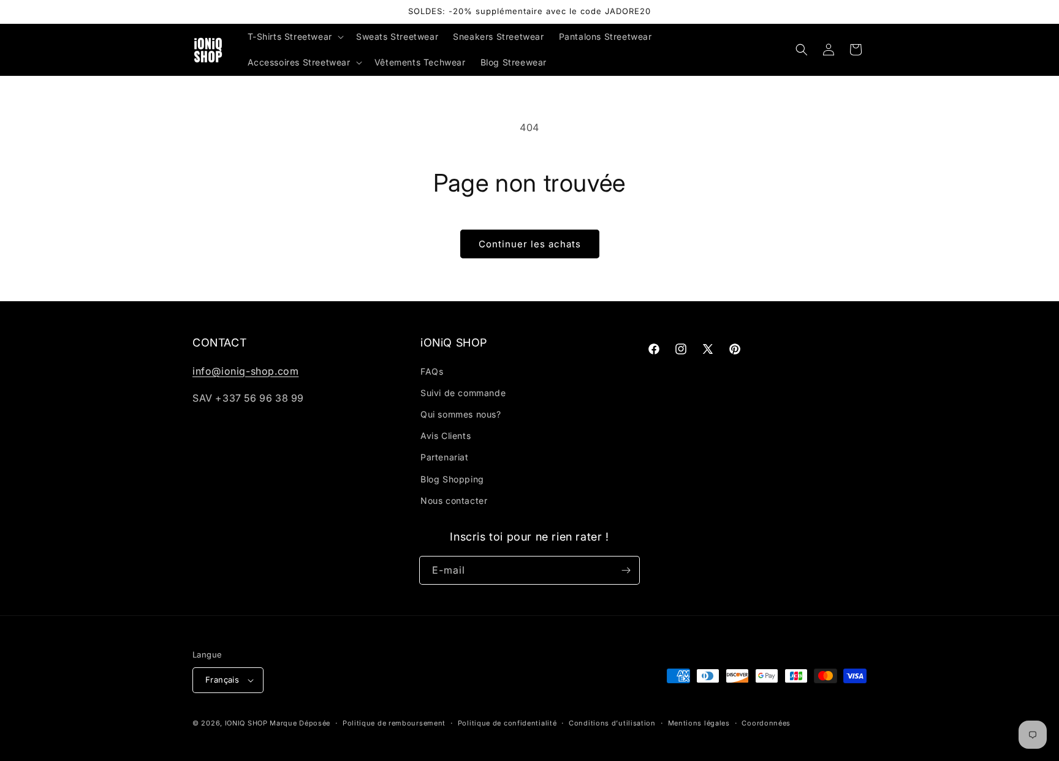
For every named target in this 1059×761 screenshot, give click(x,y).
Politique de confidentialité (507, 723)
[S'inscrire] (625, 570)
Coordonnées (766, 723)
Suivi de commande (463, 393)
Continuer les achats (530, 244)
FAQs (431, 371)
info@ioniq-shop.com (245, 371)
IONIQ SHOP (246, 723)
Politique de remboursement (394, 723)
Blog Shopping (452, 479)
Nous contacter (453, 500)
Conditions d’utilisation (612, 723)
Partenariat (444, 457)
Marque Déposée (300, 723)
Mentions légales (699, 723)
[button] (294, 37)
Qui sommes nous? (460, 414)
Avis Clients (445, 435)
